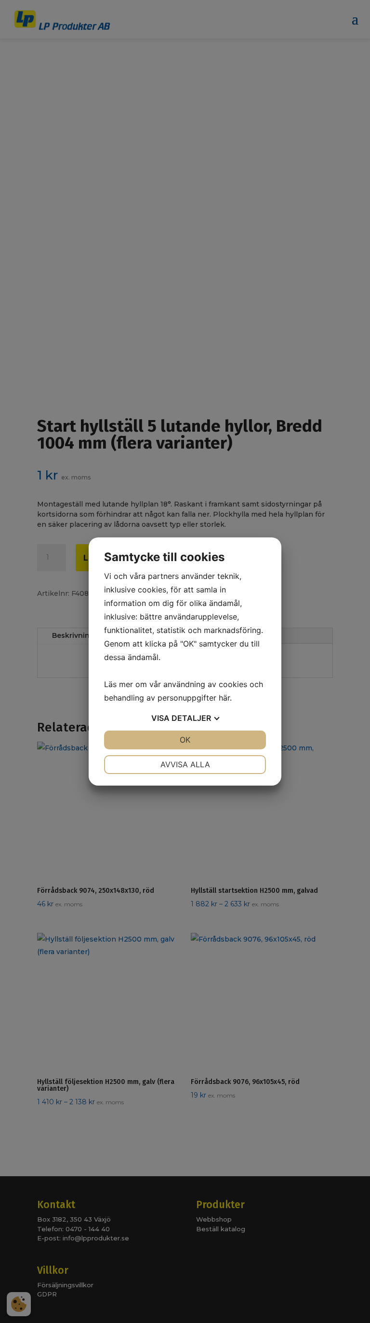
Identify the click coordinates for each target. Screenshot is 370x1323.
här (224, 698)
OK (185, 740)
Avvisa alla (185, 764)
